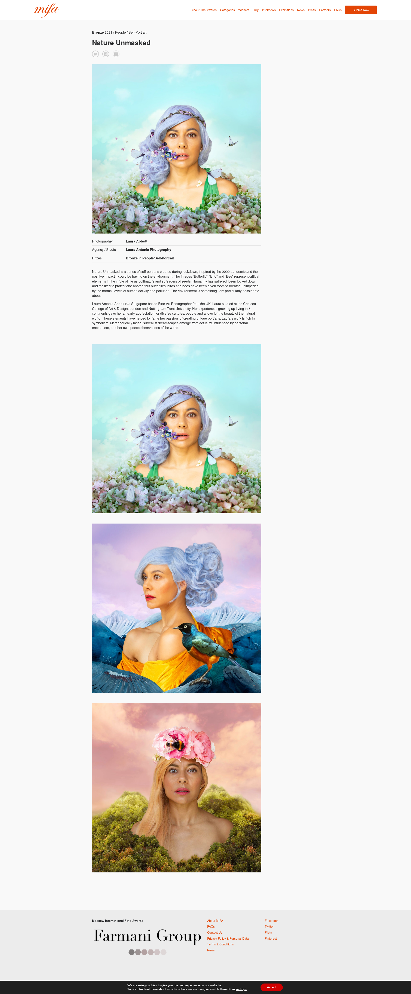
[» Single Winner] (46, 10)
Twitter (269, 926)
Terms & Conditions (220, 944)
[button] (95, 54)
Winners (243, 9)
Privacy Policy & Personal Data (228, 938)
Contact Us (214, 932)
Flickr (268, 932)
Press (312, 9)
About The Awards (204, 9)
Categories (227, 9)
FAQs (338, 9)
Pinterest (271, 938)
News (301, 9)
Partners (325, 9)
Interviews (269, 9)
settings (241, 989)
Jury (256, 9)
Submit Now (361, 9)
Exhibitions (286, 9)
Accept (271, 987)
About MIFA (215, 920)
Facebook (271, 920)
